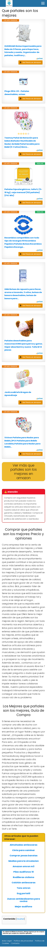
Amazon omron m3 (23, 866)
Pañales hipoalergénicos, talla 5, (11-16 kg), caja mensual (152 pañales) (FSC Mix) (23, 192)
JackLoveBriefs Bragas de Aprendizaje (17, 394)
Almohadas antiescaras (23, 845)
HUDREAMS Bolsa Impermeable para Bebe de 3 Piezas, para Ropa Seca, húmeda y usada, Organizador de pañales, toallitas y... (22, 51)
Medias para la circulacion (23, 861)
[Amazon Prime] (39, 59)
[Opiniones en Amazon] (23, 133)
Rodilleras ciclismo (23, 877)
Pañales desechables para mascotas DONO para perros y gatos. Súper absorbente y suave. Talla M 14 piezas (23, 345)
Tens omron (23, 888)
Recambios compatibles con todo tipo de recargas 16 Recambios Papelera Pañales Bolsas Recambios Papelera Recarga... (23, 242)
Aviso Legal (7, 941)
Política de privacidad (23, 941)
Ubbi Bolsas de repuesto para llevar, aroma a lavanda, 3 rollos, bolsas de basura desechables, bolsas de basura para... (23, 294)
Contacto (15, 943)
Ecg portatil (23, 893)
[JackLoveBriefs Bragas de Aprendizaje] (23, 379)
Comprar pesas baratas (23, 855)
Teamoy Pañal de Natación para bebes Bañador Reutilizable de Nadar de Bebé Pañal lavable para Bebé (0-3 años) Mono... (22, 142)
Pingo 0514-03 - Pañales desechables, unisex (16, 93)
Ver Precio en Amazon (31, 62)
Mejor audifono (23, 906)
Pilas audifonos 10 (23, 872)
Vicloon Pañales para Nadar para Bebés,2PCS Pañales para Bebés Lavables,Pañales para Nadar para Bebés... (22, 442)
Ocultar (20, 919)
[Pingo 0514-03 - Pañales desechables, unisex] (23, 81)
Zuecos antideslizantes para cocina (23, 900)
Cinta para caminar (23, 850)
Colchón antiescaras (23, 882)
